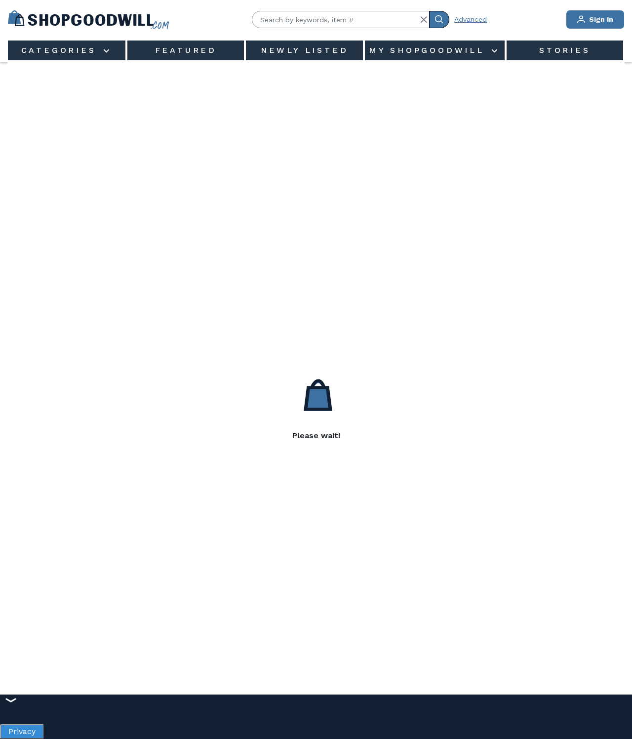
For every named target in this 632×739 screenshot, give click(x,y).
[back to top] (614, 697)
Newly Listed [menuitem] (305, 50)
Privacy (22, 729)
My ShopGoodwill (429, 50)
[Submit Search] (439, 19)
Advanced (470, 19)
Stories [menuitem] (565, 50)
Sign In (600, 19)
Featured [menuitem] (186, 50)
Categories (61, 50)
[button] (424, 20)
